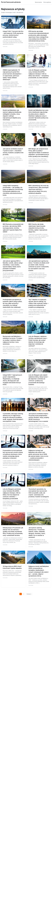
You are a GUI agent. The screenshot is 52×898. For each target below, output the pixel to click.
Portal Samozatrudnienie (11, 2)
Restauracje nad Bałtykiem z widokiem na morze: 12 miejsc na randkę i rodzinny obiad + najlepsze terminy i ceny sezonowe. (12, 340)
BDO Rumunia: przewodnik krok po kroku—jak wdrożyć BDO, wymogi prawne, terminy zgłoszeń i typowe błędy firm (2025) (13, 228)
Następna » (29, 594)
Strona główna (47, 2)
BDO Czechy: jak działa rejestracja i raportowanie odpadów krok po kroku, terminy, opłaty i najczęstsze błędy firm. (38, 228)
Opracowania (38, 2)
